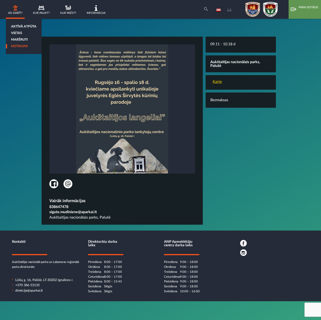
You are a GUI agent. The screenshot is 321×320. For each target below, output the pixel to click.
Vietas (16, 33)
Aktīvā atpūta (23, 26)
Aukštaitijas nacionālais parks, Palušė (79, 217)
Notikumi (19, 46)
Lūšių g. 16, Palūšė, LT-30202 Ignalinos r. (44, 280)
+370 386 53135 (27, 285)
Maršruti (19, 39)
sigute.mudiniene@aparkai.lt (73, 212)
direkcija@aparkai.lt (29, 290)
